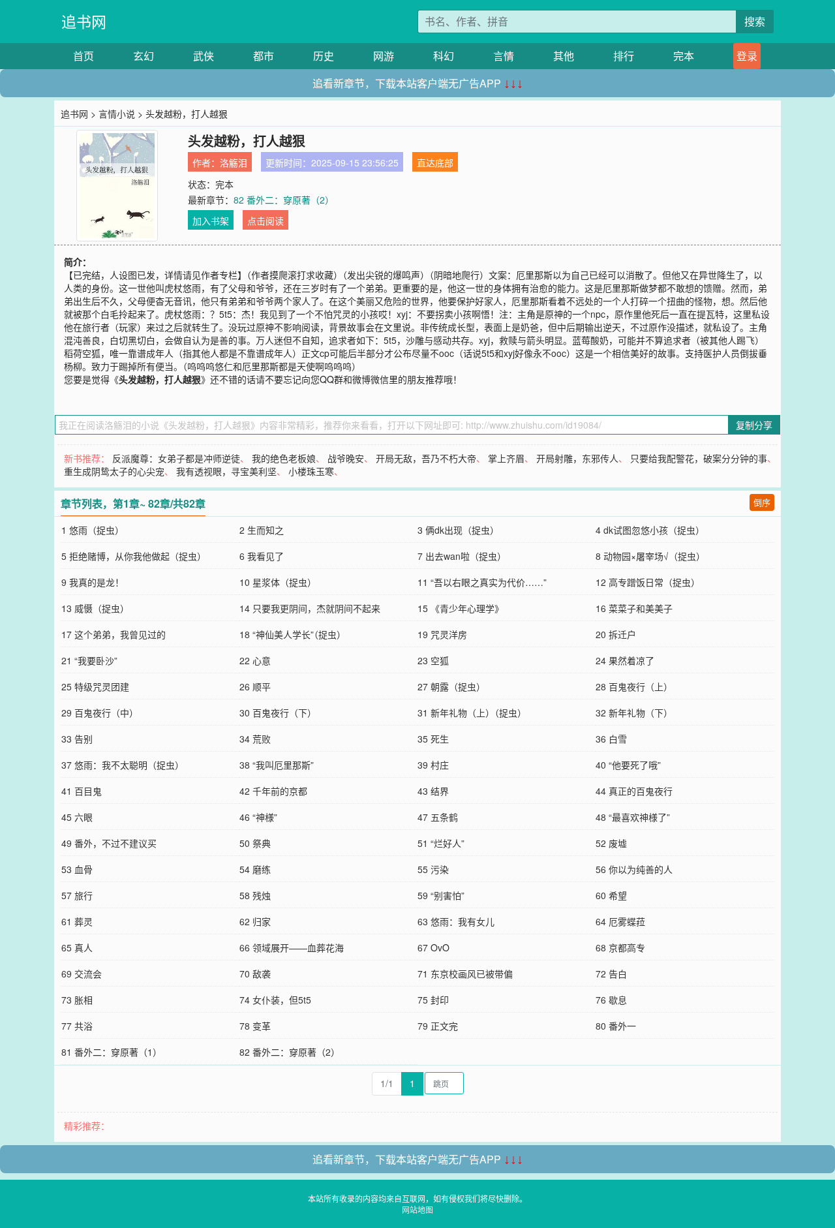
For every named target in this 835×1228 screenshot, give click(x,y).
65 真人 (77, 947)
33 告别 (77, 738)
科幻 (443, 55)
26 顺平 (255, 686)
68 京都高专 (620, 947)
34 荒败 (255, 738)
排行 (623, 55)
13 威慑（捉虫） (95, 608)
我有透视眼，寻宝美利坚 (226, 471)
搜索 (754, 21)
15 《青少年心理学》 (461, 608)
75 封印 (433, 999)
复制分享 (754, 424)
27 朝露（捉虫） (451, 686)
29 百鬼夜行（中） (99, 712)
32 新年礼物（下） (634, 712)
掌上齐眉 (506, 458)
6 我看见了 (261, 555)
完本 (683, 55)
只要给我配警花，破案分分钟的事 (698, 458)
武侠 (203, 55)
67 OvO (433, 947)
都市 (263, 55)
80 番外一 (616, 1025)
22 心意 (255, 660)
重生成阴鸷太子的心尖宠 (114, 471)
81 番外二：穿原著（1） (111, 1051)
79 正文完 (438, 1025)
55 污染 (433, 869)
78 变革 (255, 1025)
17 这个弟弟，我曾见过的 (113, 634)
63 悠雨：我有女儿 (456, 921)
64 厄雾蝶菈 (620, 921)
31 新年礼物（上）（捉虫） (472, 712)
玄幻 (143, 55)
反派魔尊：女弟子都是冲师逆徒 (176, 458)
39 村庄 (433, 764)
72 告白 (611, 973)
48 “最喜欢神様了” (633, 816)
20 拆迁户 (616, 634)
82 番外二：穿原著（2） (284, 199)
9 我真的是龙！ (92, 582)
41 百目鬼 (81, 790)
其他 (563, 55)
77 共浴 (77, 1025)
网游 (383, 55)
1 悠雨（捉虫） (92, 529)
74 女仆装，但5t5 (275, 999)
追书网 (83, 21)
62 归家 (255, 921)
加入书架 (210, 220)
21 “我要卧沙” (89, 660)
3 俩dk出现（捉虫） (458, 529)
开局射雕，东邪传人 (577, 458)
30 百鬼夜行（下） (277, 712)
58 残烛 (255, 895)
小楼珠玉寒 (311, 471)
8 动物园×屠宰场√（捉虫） (650, 555)
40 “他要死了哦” (628, 764)
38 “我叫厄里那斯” (276, 764)
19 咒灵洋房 (442, 634)
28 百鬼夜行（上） (634, 686)
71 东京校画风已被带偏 (465, 973)
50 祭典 (255, 843)
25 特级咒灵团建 (95, 686)
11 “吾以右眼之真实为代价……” (482, 582)
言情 (503, 55)
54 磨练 (255, 869)
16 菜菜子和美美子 (634, 608)
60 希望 (611, 895)
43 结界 (433, 790)
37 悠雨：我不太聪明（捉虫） (122, 764)
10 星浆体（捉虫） (277, 582)
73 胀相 (77, 999)
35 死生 (433, 738)
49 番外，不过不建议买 (109, 843)
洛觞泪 (233, 162)
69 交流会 (81, 973)
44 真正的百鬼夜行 (634, 790)
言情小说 (117, 113)
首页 (83, 55)
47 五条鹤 (438, 816)
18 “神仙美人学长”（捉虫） (292, 634)
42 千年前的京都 (273, 790)
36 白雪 (611, 738)
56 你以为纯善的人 (634, 869)
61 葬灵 (77, 921)
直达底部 (435, 162)
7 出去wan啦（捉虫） (462, 555)
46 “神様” (258, 816)
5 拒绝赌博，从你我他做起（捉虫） (133, 555)
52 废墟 (611, 843)
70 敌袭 (255, 973)
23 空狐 (433, 660)
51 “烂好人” (441, 843)
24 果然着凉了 (625, 660)
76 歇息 (611, 999)
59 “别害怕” (441, 895)
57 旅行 (77, 895)
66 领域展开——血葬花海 (291, 947)
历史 (323, 55)
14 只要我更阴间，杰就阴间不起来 (309, 608)
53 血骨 (77, 869)
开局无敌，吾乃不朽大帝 (426, 458)
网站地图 (417, 1209)
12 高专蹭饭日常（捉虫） (648, 582)
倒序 (761, 502)
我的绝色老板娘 (284, 458)
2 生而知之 (261, 529)
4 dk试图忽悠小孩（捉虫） (650, 529)
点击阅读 (265, 220)
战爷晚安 (345, 458)
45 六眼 (77, 816)
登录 (746, 55)
